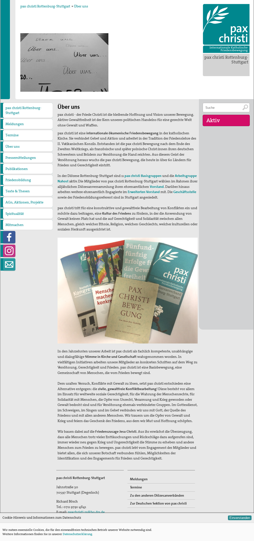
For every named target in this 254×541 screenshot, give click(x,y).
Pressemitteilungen (20, 157)
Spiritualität (14, 213)
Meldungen (14, 124)
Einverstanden (239, 518)
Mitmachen (14, 225)
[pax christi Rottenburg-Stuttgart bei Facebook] (9, 237)
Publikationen (16, 169)
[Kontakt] (9, 264)
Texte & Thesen (17, 191)
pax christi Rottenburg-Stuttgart (226, 60)
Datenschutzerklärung (77, 534)
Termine (12, 135)
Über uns (81, 6)
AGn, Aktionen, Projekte (24, 202)
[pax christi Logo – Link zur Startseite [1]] (226, 28)
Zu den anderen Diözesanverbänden (157, 495)
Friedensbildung (18, 180)
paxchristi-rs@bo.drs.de (86, 512)
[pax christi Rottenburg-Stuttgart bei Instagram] (9, 251)
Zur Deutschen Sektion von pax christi (158, 503)
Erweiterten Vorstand (144, 192)
